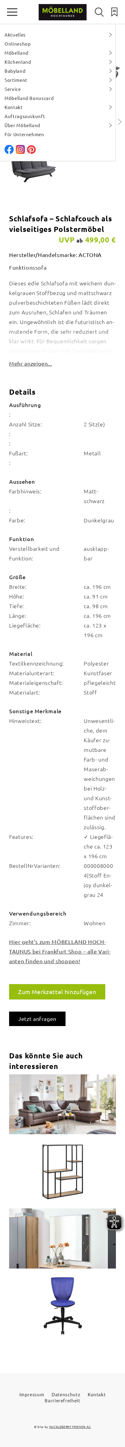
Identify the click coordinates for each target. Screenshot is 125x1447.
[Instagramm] (20, 152)
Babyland (15, 71)
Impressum (31, 1394)
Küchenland (18, 62)
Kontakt (14, 107)
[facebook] (9, 152)
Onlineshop (18, 44)
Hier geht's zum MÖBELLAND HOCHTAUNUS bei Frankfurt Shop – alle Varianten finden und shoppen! (60, 951)
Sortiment (16, 80)
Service (13, 89)
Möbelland (17, 53)
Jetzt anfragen (37, 1018)
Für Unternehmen (24, 134)
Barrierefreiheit (62, 1400)
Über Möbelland (22, 125)
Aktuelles (15, 34)
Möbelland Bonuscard (29, 98)
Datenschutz (66, 1394)
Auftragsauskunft (25, 116)
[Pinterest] (31, 152)
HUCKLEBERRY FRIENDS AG (70, 1426)
